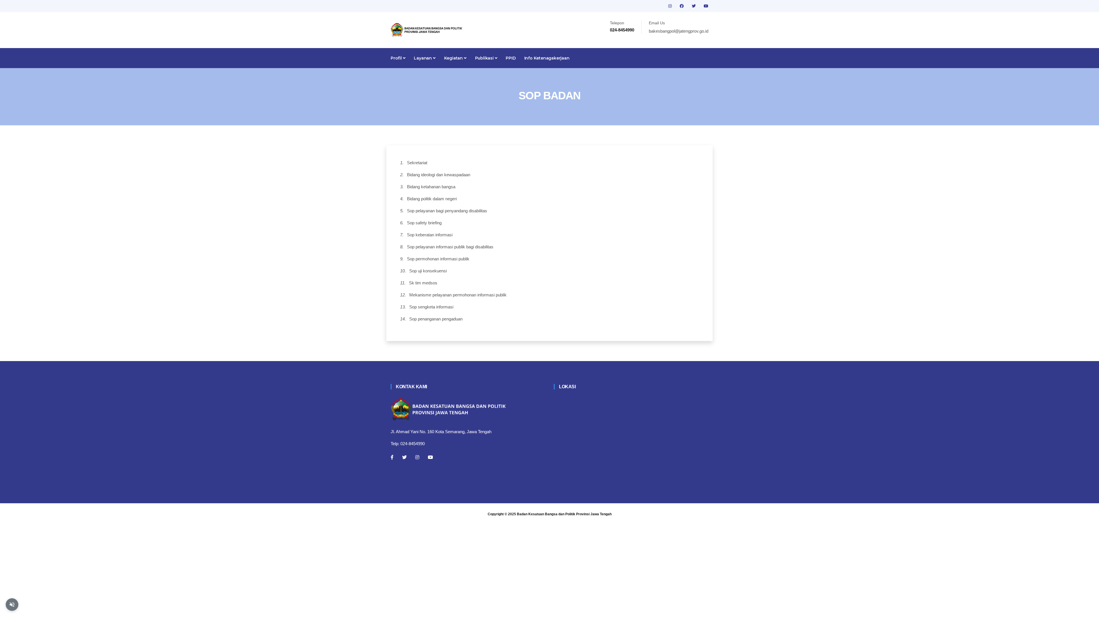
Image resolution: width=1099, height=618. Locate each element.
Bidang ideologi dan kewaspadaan (438, 174)
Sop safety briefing (424, 222)
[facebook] (682, 6)
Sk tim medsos (423, 282)
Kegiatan (454, 58)
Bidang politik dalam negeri (432, 198)
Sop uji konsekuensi (428, 270)
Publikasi (485, 58)
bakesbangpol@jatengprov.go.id (678, 31)
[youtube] (706, 6)
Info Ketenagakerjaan (547, 58)
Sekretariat (417, 162)
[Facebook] (392, 457)
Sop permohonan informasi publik (438, 258)
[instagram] (670, 6)
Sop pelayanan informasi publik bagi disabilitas (450, 246)
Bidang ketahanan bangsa (431, 186)
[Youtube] (430, 457)
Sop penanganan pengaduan (435, 318)
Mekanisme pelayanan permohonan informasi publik (458, 294)
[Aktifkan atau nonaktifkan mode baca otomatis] (12, 604)
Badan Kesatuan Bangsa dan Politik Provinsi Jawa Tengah (564, 514)
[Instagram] (417, 457)
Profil (397, 58)
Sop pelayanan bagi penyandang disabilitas (447, 210)
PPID (510, 58)
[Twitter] (404, 457)
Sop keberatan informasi (429, 234)
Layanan (423, 58)
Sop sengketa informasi (431, 306)
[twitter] (694, 6)
